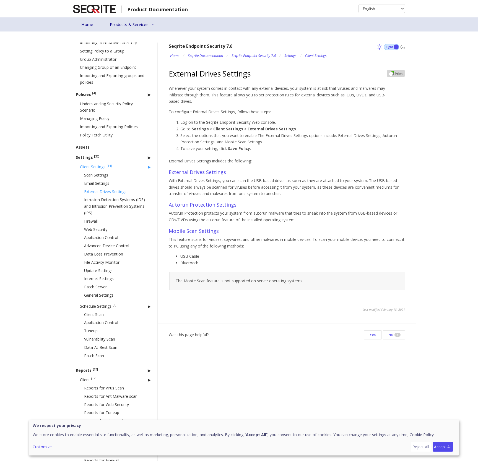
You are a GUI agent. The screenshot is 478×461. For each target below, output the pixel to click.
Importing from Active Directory (108, 42)
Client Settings (96, 167)
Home (87, 24)
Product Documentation (157, 9)
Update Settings (98, 270)
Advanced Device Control (106, 245)
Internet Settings (99, 278)
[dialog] (244, 437)
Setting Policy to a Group (102, 51)
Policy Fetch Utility (96, 135)
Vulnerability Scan (99, 339)
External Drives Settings (105, 191)
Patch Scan (94, 355)
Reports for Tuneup (101, 412)
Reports (87, 370)
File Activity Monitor (101, 262)
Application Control (101, 237)
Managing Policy (94, 118)
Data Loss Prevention (103, 254)
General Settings (98, 295)
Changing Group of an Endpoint (108, 67)
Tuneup (91, 330)
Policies (86, 94)
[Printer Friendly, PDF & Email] (396, 73)
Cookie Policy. (422, 434)
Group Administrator (98, 59)
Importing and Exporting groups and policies (112, 79)
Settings (87, 157)
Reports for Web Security (106, 404)
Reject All (420, 446)
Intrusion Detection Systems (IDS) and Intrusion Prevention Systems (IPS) (114, 206)
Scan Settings (96, 175)
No (393, 335)
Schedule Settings (98, 306)
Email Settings (96, 183)
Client (88, 380)
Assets (83, 147)
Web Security (95, 229)
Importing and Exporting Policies (109, 126)
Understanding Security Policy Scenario (106, 107)
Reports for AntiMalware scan (110, 396)
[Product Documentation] (94, 8)
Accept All (442, 446)
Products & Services (129, 24)
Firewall (91, 221)
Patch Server (95, 286)
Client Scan (94, 314)
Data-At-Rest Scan (100, 347)
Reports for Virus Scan (104, 388)
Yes (373, 335)
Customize (42, 446)
